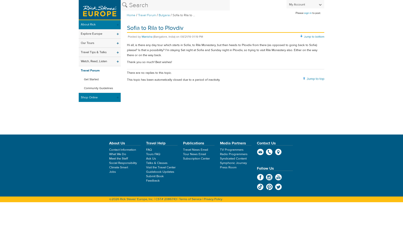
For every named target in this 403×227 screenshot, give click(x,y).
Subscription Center (196, 159)
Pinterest (269, 186)
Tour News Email (194, 154)
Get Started (91, 79)
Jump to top (315, 79)
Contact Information (122, 150)
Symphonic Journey (233, 163)
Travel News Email (195, 150)
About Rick (88, 24)
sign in (308, 13)
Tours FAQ (153, 154)
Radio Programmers (233, 154)
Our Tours (87, 43)
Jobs (112, 172)
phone (269, 152)
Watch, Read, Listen (94, 61)
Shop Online (89, 97)
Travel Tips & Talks (94, 52)
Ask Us (151, 159)
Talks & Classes (156, 163)
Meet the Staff (118, 159)
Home (131, 15)
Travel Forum (147, 15)
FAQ (149, 150)
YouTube (278, 177)
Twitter (278, 186)
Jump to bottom (314, 37)
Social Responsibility (123, 163)
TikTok (260, 186)
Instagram (269, 177)
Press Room (228, 167)
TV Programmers (231, 150)
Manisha (147, 37)
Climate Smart (118, 167)
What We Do (117, 154)
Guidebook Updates (160, 172)
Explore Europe (91, 34)
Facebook (260, 177)
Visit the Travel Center (161, 167)
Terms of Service (190, 199)
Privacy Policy (213, 199)
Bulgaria (164, 15)
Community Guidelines (98, 88)
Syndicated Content (233, 159)
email (260, 152)
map (278, 152)
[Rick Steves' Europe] (100, 10)
